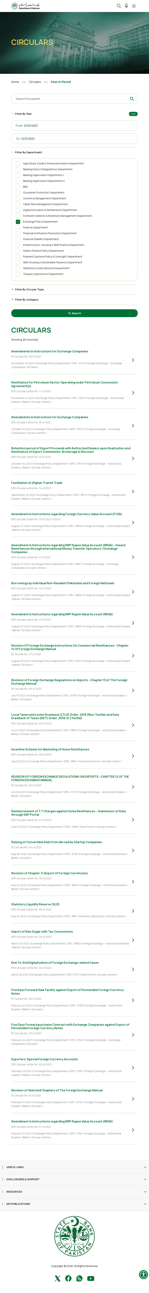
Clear (133, 113)
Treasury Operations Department (43, 274)
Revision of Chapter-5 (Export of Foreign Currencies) (49, 873)
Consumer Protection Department (44, 192)
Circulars (35, 82)
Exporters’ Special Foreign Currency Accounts (44, 1059)
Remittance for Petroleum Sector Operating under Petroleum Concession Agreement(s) (64, 384)
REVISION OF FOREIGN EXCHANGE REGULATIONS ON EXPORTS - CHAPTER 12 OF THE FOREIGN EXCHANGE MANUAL (70, 778)
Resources (14, 1191)
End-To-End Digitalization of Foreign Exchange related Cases (55, 963)
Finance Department (35, 227)
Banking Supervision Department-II (44, 181)
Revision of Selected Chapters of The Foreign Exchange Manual (57, 1090)
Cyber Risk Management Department (45, 204)
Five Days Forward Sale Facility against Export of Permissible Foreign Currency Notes (67, 991)
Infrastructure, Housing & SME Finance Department (53, 245)
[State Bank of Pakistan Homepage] (25, 6)
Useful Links (15, 1167)
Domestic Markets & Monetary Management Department (57, 215)
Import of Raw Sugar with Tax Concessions (42, 932)
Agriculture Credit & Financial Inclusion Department (53, 163)
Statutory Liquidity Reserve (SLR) (35, 904)
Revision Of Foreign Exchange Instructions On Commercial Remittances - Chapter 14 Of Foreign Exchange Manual (70, 647)
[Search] (119, 6)
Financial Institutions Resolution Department (50, 233)
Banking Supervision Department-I (43, 175)
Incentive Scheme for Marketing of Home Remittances (50, 749)
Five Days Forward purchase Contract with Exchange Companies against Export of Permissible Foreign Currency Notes (70, 1026)
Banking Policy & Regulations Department (48, 169)
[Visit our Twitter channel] (57, 1278)
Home (15, 82)
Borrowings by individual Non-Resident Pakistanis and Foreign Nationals (62, 583)
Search (76, 313)
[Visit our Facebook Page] (68, 1278)
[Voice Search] (126, 6)
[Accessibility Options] (143, 1274)
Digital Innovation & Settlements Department (50, 210)
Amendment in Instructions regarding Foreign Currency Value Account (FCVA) (66, 514)
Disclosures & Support (23, 1179)
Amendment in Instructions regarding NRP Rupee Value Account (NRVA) (62, 614)
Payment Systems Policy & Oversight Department (52, 256)
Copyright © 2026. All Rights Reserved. (74, 1266)
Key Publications (18, 1204)
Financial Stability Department (41, 239)
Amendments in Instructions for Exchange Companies (49, 351)
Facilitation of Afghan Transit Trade (36, 483)
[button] (134, 6)
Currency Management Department (44, 198)
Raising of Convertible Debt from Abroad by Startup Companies (56, 842)
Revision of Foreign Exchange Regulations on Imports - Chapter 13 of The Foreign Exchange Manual (69, 682)
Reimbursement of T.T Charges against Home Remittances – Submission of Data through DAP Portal (68, 813)
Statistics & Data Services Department (46, 268)
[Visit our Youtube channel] (90, 1278)
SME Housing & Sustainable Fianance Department (52, 262)
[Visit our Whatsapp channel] (79, 1278)
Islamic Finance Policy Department (43, 250)
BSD (25, 186)
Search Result (61, 82)
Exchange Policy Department (40, 221)
